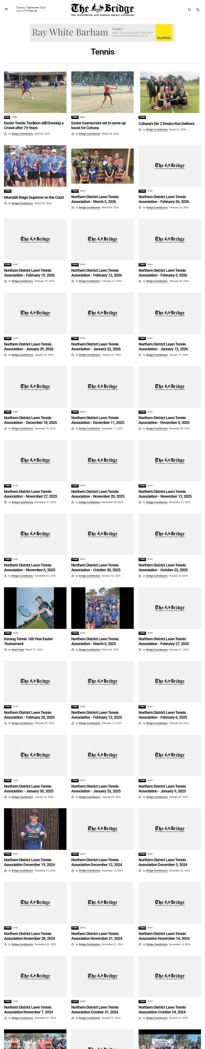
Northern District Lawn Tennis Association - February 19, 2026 (29, 273)
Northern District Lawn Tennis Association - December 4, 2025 (164, 420)
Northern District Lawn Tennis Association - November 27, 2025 (30, 494)
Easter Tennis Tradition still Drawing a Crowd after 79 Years (33, 125)
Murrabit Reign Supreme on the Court (34, 197)
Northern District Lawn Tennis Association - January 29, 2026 (28, 346)
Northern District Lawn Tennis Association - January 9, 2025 (162, 788)
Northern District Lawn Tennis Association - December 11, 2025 (97, 420)
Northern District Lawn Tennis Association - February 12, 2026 (96, 273)
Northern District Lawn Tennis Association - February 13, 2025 (96, 715)
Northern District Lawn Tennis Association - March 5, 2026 (95, 199)
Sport (82, 191)
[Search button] (189, 9)
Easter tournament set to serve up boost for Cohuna (98, 125)
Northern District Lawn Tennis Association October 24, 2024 (162, 1009)
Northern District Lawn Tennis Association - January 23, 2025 (96, 788)
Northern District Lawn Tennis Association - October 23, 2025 (163, 567)
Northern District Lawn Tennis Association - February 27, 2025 (164, 641)
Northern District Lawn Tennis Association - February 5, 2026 (163, 273)
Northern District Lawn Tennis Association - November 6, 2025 (29, 567)
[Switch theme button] (198, 9)
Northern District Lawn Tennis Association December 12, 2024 (96, 862)
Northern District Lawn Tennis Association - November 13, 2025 (165, 494)
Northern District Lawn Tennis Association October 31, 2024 (95, 1009)
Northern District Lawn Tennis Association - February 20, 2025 (29, 715)
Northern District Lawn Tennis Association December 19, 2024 (29, 862)
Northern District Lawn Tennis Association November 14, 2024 (164, 936)
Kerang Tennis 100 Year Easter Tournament (28, 641)
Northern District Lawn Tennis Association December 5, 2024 (163, 862)
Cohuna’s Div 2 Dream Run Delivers (166, 123)
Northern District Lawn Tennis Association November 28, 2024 (29, 936)
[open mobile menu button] (6, 9)
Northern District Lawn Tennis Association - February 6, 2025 (163, 715)
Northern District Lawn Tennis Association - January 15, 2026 (163, 346)
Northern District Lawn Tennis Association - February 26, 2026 (164, 199)
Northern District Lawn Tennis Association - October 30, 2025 (95, 567)
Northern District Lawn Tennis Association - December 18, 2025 (30, 420)
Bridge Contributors (22, 133)
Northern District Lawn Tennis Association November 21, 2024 (96, 936)
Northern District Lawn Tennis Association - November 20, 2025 (97, 494)
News (7, 117)
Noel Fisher (18, 649)
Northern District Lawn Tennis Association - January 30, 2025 (28, 788)
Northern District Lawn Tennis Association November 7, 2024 (28, 1009)
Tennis (14, 117)
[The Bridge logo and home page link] (102, 9)
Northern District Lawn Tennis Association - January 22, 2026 (96, 346)
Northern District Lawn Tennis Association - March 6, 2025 (95, 641)
